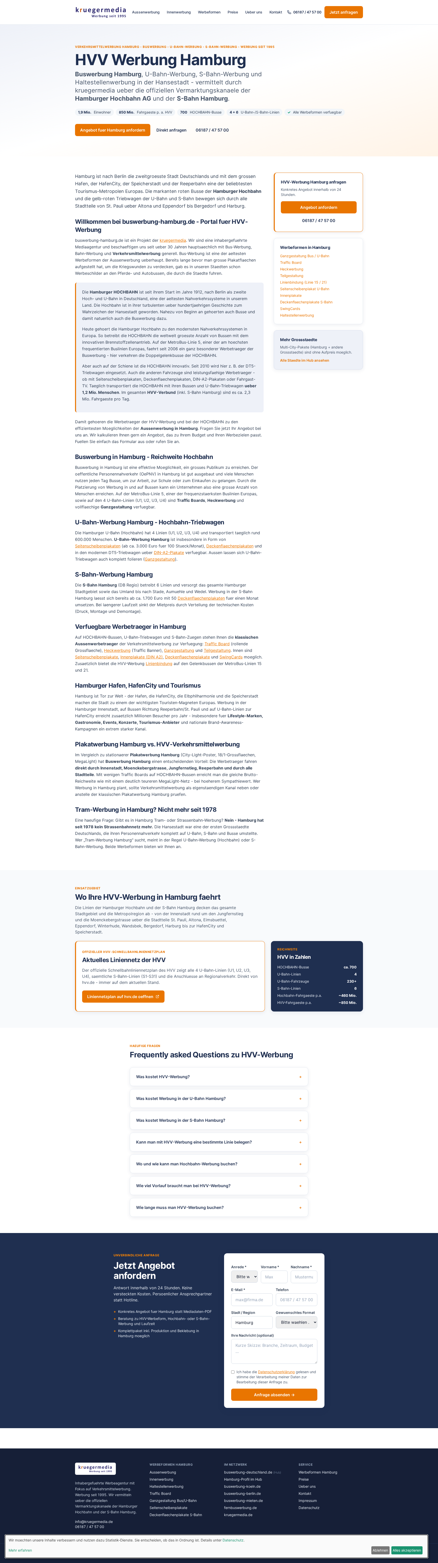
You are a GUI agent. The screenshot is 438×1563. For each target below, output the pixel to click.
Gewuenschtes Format (295, 1312)
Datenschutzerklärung (276, 1372)
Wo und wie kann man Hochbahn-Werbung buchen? (219, 1163)
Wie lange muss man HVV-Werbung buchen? (219, 1207)
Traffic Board (217, 643)
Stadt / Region (243, 1312)
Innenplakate (291, 295)
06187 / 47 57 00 (307, 12)
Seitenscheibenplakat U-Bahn (304, 289)
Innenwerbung (179, 12)
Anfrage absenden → (274, 1394)
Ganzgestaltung (160, 559)
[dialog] (216, 1546)
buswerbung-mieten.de (243, 1500)
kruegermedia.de (238, 1515)
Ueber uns (253, 12)
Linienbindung (159, 663)
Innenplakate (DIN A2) (141, 656)
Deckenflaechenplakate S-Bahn (306, 302)
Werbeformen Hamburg (318, 1472)
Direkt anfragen (171, 130)
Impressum (308, 1500)
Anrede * (239, 1267)
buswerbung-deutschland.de (252, 1472)
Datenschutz (309, 1507)
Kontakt (275, 12)
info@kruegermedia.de (94, 1521)
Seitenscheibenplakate (96, 656)
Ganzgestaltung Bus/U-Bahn (173, 1500)
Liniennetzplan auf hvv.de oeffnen (120, 996)
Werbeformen (209, 12)
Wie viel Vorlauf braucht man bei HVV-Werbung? (219, 1185)
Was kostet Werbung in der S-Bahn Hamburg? (219, 1120)
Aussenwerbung (146, 12)
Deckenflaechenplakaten (229, 545)
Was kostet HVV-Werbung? (219, 1076)
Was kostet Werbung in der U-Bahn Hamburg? (219, 1098)
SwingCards (231, 656)
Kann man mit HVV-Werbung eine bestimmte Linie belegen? (219, 1142)
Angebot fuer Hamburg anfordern (112, 130)
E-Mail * (238, 1290)
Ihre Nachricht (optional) (252, 1335)
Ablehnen (380, 1550)
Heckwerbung (117, 650)
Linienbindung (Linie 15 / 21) (303, 282)
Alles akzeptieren (407, 1550)
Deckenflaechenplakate (187, 656)
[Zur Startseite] (101, 12)
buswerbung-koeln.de (242, 1486)
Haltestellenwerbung (297, 315)
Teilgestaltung (217, 650)
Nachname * (301, 1267)
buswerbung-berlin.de (242, 1493)
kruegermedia (173, 240)
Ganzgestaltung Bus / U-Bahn (304, 256)
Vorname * (270, 1267)
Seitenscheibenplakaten (97, 545)
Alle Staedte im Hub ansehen (304, 360)
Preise (233, 12)
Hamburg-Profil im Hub (243, 1479)
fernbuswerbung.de (240, 1507)
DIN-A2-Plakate (169, 552)
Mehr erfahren (20, 1550)
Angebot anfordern (318, 207)
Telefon (282, 1290)
